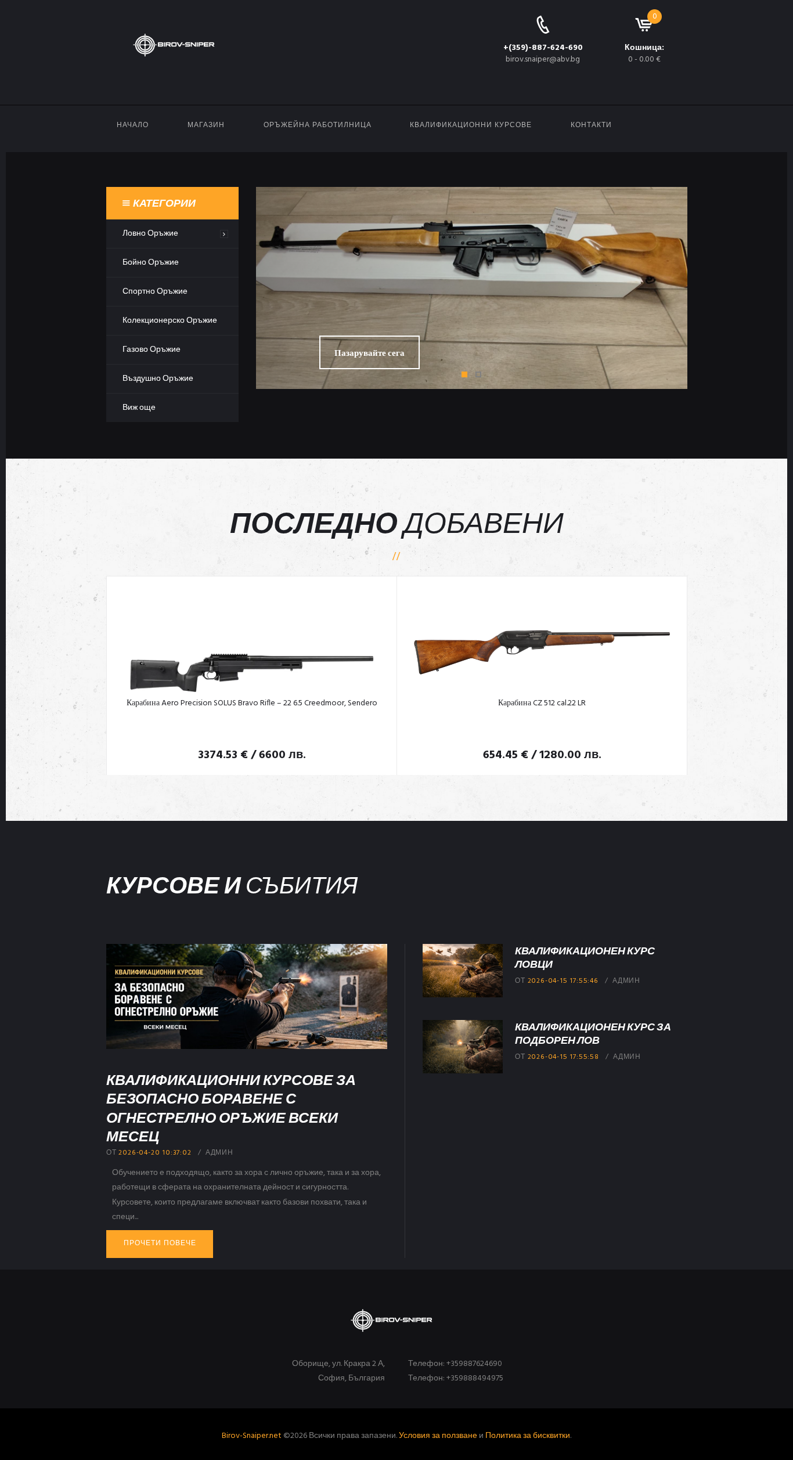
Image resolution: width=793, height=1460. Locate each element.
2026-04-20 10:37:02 (154, 1153)
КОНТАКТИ (591, 125)
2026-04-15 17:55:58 (563, 1057)
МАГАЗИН (206, 125)
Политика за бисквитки (527, 1436)
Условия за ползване (438, 1436)
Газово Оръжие (151, 349)
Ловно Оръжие (150, 233)
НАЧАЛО (133, 125)
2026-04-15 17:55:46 (563, 981)
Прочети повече (160, 1243)
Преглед (252, 640)
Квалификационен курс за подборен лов (593, 1033)
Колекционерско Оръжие (169, 320)
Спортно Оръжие (155, 291)
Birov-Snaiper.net (252, 1436)
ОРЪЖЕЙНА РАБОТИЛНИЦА (318, 125)
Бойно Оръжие (150, 262)
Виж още (139, 407)
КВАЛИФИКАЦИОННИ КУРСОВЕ (471, 125)
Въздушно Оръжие (157, 378)
